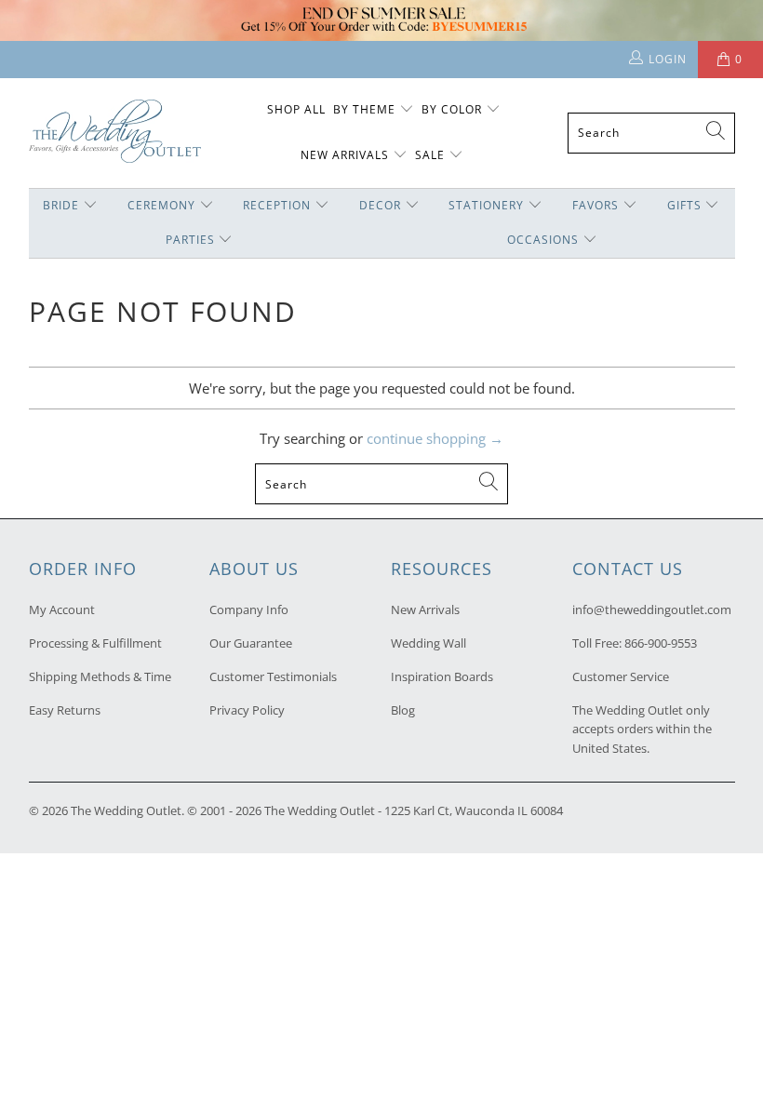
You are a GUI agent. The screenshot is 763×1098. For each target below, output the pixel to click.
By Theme (364, 109)
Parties (190, 240)
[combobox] (651, 133)
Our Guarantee (250, 643)
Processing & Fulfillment (95, 643)
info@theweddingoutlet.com (651, 609)
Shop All (296, 109)
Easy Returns (64, 710)
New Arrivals (347, 155)
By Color (452, 109)
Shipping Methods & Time (100, 676)
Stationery (486, 205)
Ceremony (161, 205)
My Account (62, 609)
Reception (277, 205)
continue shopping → (435, 438)
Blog (403, 710)
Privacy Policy (247, 710)
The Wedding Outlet (126, 810)
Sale (430, 155)
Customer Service (620, 676)
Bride (61, 205)
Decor (380, 205)
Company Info (248, 609)
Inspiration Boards (442, 676)
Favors (595, 205)
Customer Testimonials (273, 676)
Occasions (543, 240)
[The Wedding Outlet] (115, 133)
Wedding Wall (428, 643)
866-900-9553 (660, 643)
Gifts (684, 205)
